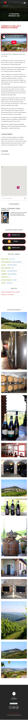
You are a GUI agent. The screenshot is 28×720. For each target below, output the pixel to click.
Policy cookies (12, 713)
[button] (18, 188)
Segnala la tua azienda (7, 294)
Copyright (17, 713)
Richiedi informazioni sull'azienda (10, 292)
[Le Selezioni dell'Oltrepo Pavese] (5, 4)
